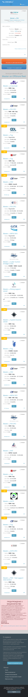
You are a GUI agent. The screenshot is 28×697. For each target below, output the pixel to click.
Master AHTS (8, 501)
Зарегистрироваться (10, 672)
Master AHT (8, 451)
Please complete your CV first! (17, 20)
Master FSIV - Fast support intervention (13, 579)
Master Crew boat (10, 86)
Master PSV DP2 (9, 109)
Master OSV (8, 182)
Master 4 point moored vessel (12, 321)
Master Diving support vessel (12, 290)
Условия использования (11, 674)
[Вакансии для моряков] (11, 4)
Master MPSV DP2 (10, 233)
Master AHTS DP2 (10, 551)
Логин (6, 670)
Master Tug (8, 135)
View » (14, 96)
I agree (14, 692)
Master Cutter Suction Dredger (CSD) (11, 263)
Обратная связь (9, 679)
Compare (23, 81)
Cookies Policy (19, 689)
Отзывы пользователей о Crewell (13, 676)
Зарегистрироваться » (15, 663)
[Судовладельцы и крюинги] (13, 4)
